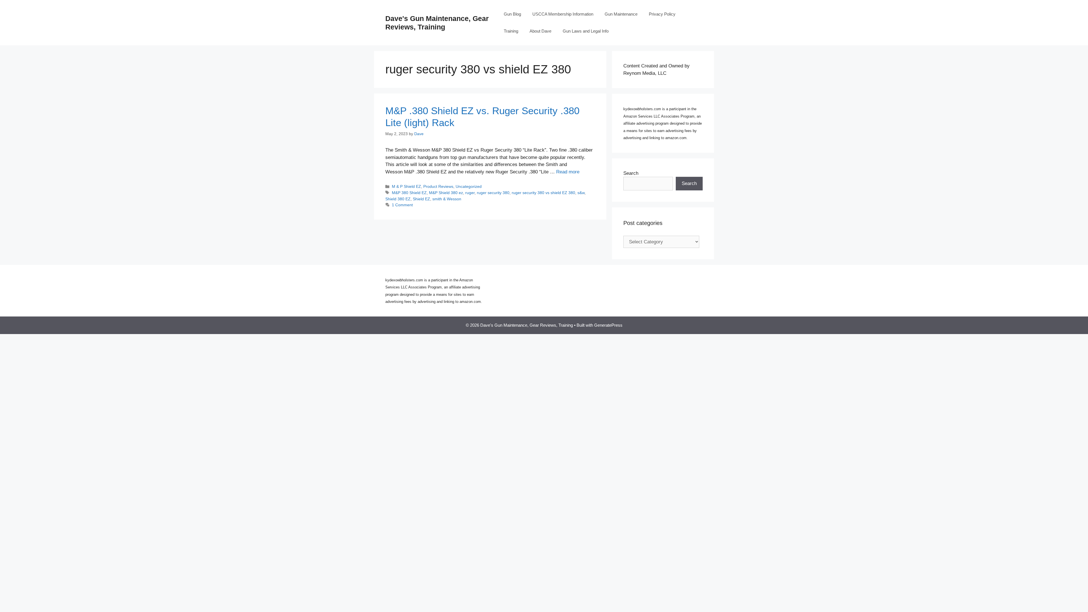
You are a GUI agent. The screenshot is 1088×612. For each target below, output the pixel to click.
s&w (581, 192)
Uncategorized (469, 186)
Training (511, 31)
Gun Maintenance (621, 14)
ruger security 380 (493, 192)
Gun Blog (512, 14)
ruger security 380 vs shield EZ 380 (543, 192)
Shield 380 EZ (398, 199)
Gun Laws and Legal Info (586, 31)
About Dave (540, 31)
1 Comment (402, 205)
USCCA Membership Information (562, 14)
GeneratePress (608, 325)
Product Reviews (438, 186)
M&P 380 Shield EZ (409, 192)
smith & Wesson (446, 199)
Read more (567, 172)
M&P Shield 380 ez (446, 192)
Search (630, 173)
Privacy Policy (662, 14)
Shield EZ (421, 199)
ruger (470, 192)
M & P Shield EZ (406, 186)
